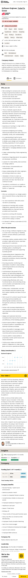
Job (10, 78)
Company (18, 78)
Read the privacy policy (6, 571)
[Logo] (5, 2)
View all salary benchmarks (9, 370)
